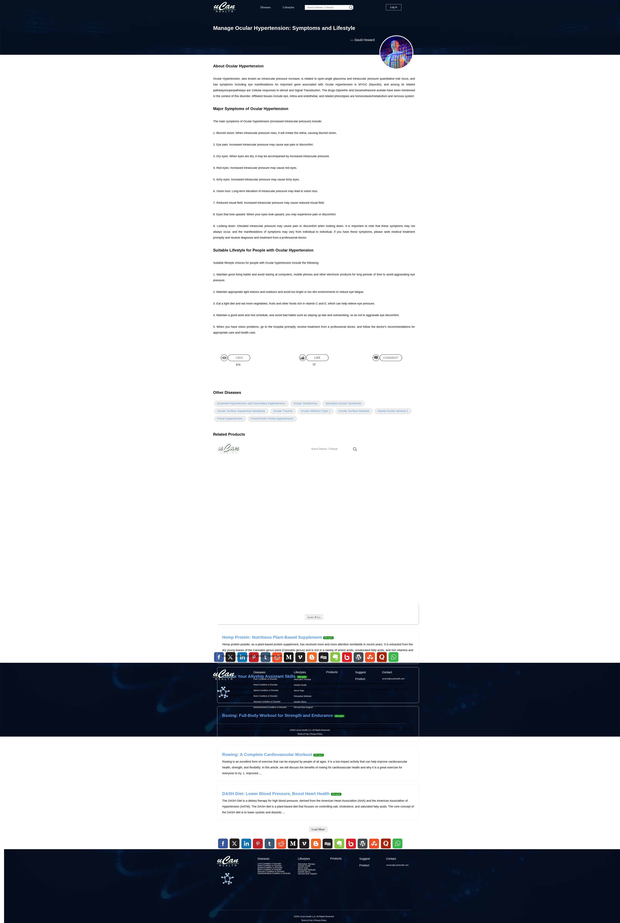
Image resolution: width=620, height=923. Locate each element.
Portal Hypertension (230, 418)
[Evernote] (339, 844)
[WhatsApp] (397, 849)
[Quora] (386, 849)
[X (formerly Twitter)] (234, 849)
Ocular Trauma (282, 411)
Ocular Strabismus (305, 403)
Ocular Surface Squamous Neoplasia (241, 411)
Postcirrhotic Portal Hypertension (272, 418)
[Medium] (293, 849)
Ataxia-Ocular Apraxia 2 (392, 411)
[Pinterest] (258, 844)
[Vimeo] (304, 844)
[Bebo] (351, 849)
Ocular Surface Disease (354, 411)
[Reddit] (281, 849)
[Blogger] (316, 849)
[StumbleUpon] (374, 849)
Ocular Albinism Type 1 (315, 411)
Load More (318, 829)
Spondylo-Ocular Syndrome (343, 403)
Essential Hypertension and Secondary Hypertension (251, 403)
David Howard (365, 40)
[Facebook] (223, 844)
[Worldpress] (362, 849)
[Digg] (327, 849)
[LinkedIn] (246, 844)
